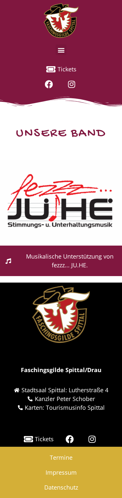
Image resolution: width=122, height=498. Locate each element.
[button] (61, 49)
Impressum (61, 472)
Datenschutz (61, 487)
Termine (61, 457)
